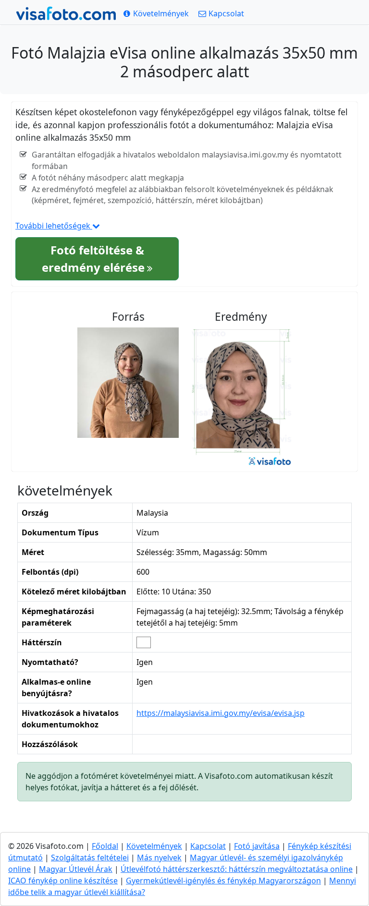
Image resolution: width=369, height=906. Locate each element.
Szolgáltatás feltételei (90, 857)
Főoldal (105, 846)
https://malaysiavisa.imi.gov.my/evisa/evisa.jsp (220, 713)
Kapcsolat (208, 846)
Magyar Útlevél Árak (75, 869)
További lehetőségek (53, 225)
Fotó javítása (257, 846)
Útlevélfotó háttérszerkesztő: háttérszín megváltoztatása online (237, 869)
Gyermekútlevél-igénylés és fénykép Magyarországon (223, 880)
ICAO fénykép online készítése (63, 880)
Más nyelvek (159, 857)
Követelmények (154, 846)
